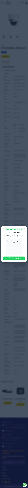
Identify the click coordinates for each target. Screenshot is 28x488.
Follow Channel (15, 258)
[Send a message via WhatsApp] (25, 485)
